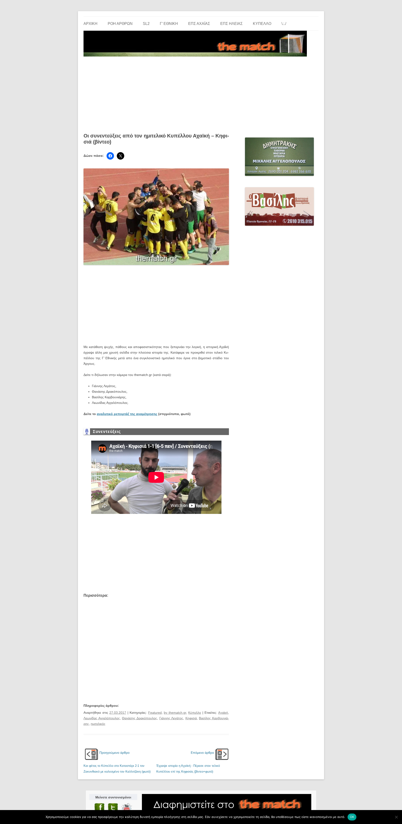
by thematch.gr (175, 712)
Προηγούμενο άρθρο (114, 752)
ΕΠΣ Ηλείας (231, 24)
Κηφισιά (191, 718)
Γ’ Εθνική (169, 24)
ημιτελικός (98, 724)
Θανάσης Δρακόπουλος (139, 718)
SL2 (146, 24)
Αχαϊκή (223, 712)
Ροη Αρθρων (120, 24)
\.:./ (283, 24)
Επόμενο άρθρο (202, 752)
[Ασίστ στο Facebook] (110, 156)
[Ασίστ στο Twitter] (120, 156)
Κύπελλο (262, 24)
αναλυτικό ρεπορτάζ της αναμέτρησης (127, 414)
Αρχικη (90, 24)
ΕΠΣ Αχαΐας (199, 24)
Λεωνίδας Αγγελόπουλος (102, 718)
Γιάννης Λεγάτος (171, 718)
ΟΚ (352, 817)
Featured (155, 712)
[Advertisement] (201, 93)
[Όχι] (396, 817)
